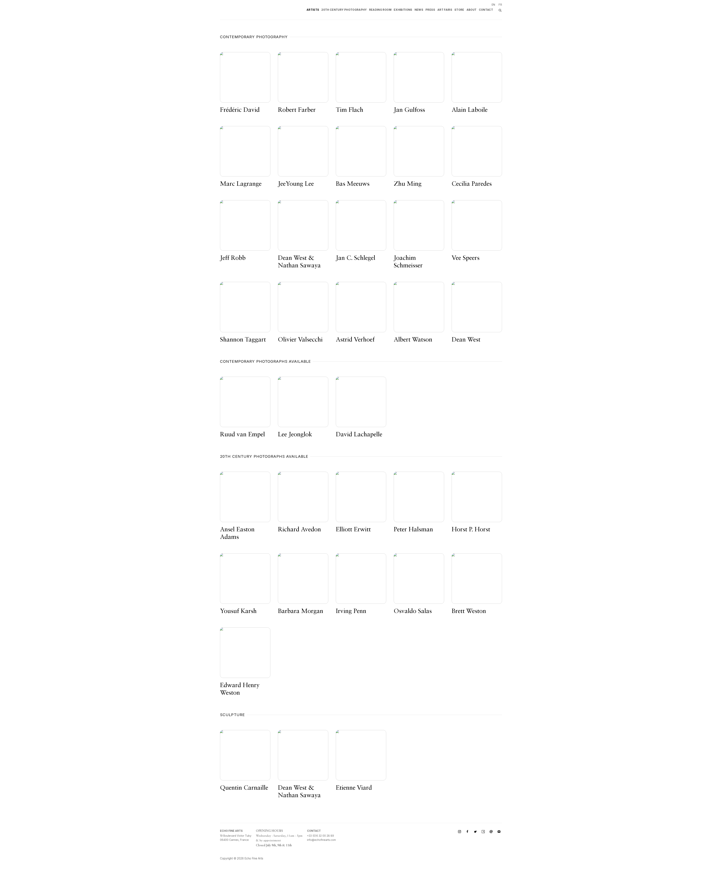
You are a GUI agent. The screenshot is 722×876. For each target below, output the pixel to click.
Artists (312, 9)
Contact (486, 9)
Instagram (460, 832)
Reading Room (380, 9)
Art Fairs (444, 9)
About (471, 9)
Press (430, 9)
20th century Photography (344, 9)
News (419, 9)
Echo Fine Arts (246, 10)
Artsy (483, 832)
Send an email (491, 832)
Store (459, 9)
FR (500, 4)
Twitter (475, 832)
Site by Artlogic (276, 858)
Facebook (467, 832)
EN (493, 4)
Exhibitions (403, 9)
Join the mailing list (499, 832)
